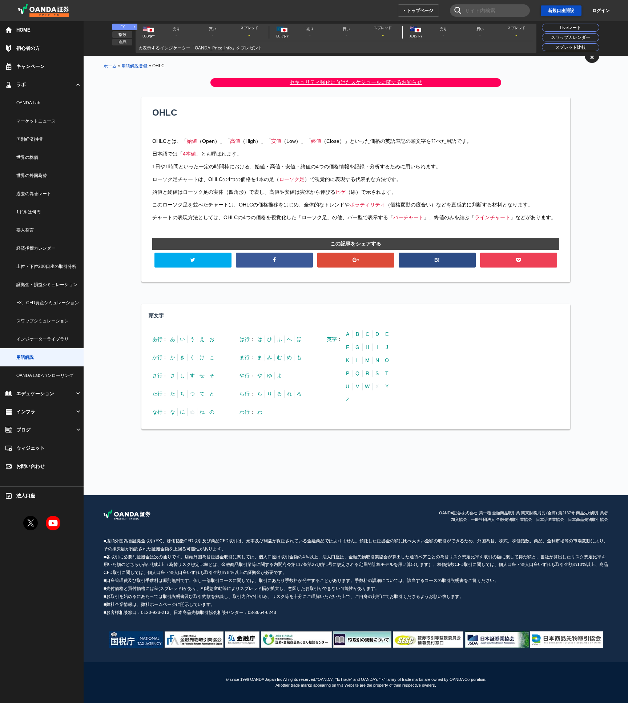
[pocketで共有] (518, 260)
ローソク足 (292, 179)
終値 (316, 141)
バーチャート (408, 217)
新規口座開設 (561, 10)
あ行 (157, 339)
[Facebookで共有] (274, 260)
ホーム (110, 65)
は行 (244, 339)
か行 (157, 357)
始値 (192, 141)
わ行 (244, 412)
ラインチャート (492, 217)
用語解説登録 (134, 65)
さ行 (157, 375)
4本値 (189, 154)
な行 (157, 412)
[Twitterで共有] (193, 260)
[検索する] (455, 10)
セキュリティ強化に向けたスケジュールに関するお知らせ (356, 82)
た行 (157, 394)
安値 (276, 141)
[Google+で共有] (356, 260)
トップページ (420, 10)
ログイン (601, 10)
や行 (244, 375)
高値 (235, 141)
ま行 (244, 357)
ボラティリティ (367, 205)
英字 (332, 339)
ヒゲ (340, 192)
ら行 (244, 394)
